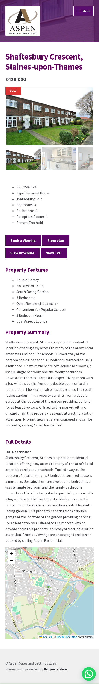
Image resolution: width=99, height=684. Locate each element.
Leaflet (47, 637)
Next (86, 120)
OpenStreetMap (67, 637)
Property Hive (55, 669)
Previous (13, 120)
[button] (49, 588)
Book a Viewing (23, 240)
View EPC (53, 253)
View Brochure (22, 253)
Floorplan (56, 240)
